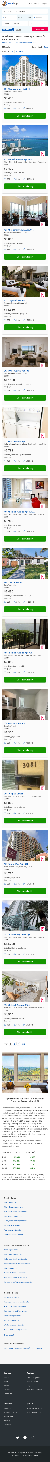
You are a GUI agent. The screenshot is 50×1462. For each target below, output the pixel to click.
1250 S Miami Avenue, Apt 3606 (19, 229)
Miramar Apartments (12, 1225)
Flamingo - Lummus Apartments (16, 1302)
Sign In (45, 3)
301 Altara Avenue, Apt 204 (17, 89)
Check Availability (25, 115)
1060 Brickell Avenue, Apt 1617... (19, 511)
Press (6, 1381)
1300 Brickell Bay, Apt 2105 (17, 1005)
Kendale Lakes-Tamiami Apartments (18, 1282)
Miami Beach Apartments (13, 1207)
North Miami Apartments (13, 1216)
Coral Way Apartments (12, 1315)
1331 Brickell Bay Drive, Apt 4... (18, 934)
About (6, 1377)
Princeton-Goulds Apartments (15, 1277)
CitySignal (7, 1424)
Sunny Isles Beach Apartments (15, 1221)
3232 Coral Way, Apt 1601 (16, 864)
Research (7, 1408)
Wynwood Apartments (12, 1320)
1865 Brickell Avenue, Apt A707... (19, 652)
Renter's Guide (32, 1381)
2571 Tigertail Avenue (14, 300)
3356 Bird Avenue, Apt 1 (15, 441)
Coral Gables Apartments (13, 1234)
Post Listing (34, 3)
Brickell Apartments (11, 1297)
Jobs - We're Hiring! (34, 1412)
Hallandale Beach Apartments (15, 1211)
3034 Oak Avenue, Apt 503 (16, 370)
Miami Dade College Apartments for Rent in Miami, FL (24, 1348)
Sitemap (7, 1420)
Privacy (6, 1389)
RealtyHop (8, 1394)
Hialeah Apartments (11, 1268)
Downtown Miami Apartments (15, 1311)
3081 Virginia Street (13, 793)
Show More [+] (9, 1335)
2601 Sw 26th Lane (13, 582)
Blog (28, 1385)
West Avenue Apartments (14, 1325)
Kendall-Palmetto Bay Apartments (17, 1263)
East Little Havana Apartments (15, 1329)
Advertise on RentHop (35, 1408)
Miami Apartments (11, 1202)
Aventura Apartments (12, 1230)
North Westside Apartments (15, 1273)
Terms (6, 1385)
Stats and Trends (10, 1412)
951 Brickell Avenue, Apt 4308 (18, 159)
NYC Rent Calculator (34, 1389)
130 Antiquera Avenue (14, 723)
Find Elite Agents (33, 1377)
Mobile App (8, 1416)
